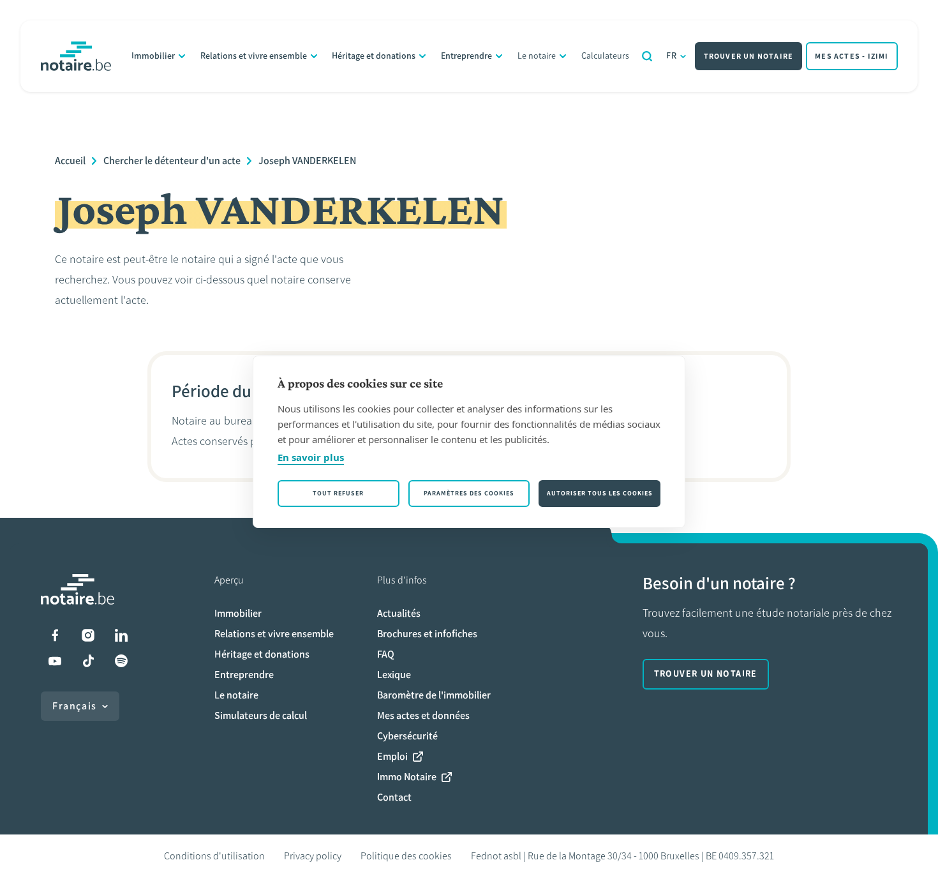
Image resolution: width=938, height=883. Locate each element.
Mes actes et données (423, 715)
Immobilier (153, 55)
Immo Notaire (406, 777)
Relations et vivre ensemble (253, 55)
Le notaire (536, 55)
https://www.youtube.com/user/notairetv (55, 661)
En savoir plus (311, 457)
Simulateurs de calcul (260, 715)
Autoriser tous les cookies (600, 493)
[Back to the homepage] (76, 56)
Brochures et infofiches (427, 634)
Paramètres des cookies (469, 493)
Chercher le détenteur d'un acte (172, 161)
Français (74, 706)
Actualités (399, 613)
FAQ (385, 654)
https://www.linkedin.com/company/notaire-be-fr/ (121, 635)
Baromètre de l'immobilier (434, 695)
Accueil (70, 161)
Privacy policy (312, 856)
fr (672, 55)
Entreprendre (466, 55)
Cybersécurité (407, 736)
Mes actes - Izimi (851, 56)
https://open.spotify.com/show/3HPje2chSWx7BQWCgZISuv (121, 661)
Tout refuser (338, 493)
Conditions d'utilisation (214, 856)
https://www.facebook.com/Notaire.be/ (55, 635)
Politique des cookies (406, 856)
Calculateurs (605, 55)
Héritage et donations (373, 55)
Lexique (394, 674)
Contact (394, 797)
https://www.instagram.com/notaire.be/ (88, 635)
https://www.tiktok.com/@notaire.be (88, 661)
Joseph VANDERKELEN (307, 161)
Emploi (392, 756)
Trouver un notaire (749, 56)
